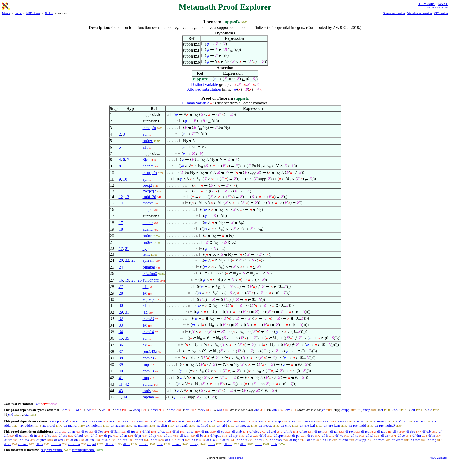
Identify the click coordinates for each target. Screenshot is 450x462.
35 (127, 338)
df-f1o (210, 440)
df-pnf (92, 444)
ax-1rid (222, 425)
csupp (345, 410)
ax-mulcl (48, 425)
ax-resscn (380, 421)
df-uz (258, 444)
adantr (148, 166)
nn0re (147, 236)
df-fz (274, 444)
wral (187, 410)
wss (219, 410)
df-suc (106, 440)
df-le (160, 444)
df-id (262, 436)
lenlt (146, 254)
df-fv (225, 440)
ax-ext (243, 421)
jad (145, 312)
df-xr (126, 444)
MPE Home (33, 13)
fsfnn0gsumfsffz (83, 450)
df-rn (431, 436)
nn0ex (148, 141)
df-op (152, 436)
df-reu (365, 431)
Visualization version (419, 13)
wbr (256, 410)
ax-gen (97, 421)
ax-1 (66, 421)
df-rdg (432, 440)
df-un (19, 436)
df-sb (190, 431)
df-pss (63, 436)
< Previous (426, 4)
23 (133, 260)
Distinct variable (204, 84)
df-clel (271, 431)
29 (121, 312)
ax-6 (140, 421)
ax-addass (118, 425)
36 (121, 345)
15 (121, 338)
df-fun (139, 440)
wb (90, 410)
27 (121, 286)
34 (121, 331)
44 (125, 397)
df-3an (115, 431)
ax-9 (181, 421)
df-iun (184, 436)
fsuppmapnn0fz (52, 450)
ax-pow (310, 421)
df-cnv (385, 436)
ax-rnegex (243, 425)
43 (121, 391)
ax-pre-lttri (307, 425)
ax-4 (112, 421)
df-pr (137, 436)
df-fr (325, 436)
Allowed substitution (204, 89)
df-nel (318, 431)
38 (121, 358)
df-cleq (254, 431)
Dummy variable (195, 103)
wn (65, 410)
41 (121, 378)
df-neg (194, 444)
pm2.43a (150, 351)
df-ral (334, 431)
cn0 (10, 414)
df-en (39, 444)
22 (127, 260)
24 (121, 267)
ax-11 (212, 421)
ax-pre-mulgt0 (385, 425)
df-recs (415, 440)
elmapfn (149, 128)
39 (121, 364)
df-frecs (379, 440)
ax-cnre (286, 425)
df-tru (131, 431)
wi (77, 410)
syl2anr (149, 260)
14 (121, 203)
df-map (23, 444)
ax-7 (154, 421)
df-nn (211, 444)
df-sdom (74, 444)
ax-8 (168, 421)
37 (121, 351)
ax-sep (276, 421)
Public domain (235, 457)
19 (127, 280)
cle (430, 410)
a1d (146, 286)
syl (145, 134)
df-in (33, 436)
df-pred (41, 440)
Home (18, 13)
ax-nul (293, 421)
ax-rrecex (265, 425)
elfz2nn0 (150, 273)
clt (413, 410)
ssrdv (147, 391)
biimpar (149, 267)
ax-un (342, 421)
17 (121, 223)
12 (121, 197)
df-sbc (410, 431)
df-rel (369, 436)
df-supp (360, 440)
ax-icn (418, 421)
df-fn (154, 440)
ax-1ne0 (202, 425)
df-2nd (343, 440)
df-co (401, 436)
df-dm (417, 436)
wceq (136, 410)
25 (133, 280)
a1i (145, 147)
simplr (148, 209)
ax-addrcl (27, 425)
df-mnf (109, 444)
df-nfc (288, 431)
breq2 (147, 185)
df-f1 (181, 440)
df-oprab (276, 440)
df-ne (303, 431)
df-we (339, 436)
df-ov (258, 440)
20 (121, 260)
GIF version (441, 13)
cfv (287, 410)
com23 (148, 318)
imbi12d (149, 197)
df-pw (108, 436)
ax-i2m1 (182, 425)
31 (127, 312)
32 (121, 318)
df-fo (195, 440)
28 (121, 293)
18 (121, 229)
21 (127, 248)
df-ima (24, 440)
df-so (310, 436)
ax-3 (85, 421)
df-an (71, 431)
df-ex (161, 431)
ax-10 (196, 421)
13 (127, 197)
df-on (74, 440)
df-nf (175, 431)
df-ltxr (143, 444)
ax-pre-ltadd (357, 425)
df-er (7, 444)
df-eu (220, 431)
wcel (154, 410)
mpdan (148, 397)
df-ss (48, 436)
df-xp (354, 436)
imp (146, 364)
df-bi (58, 431)
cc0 (396, 410)
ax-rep (259, 421)
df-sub (176, 444)
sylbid (148, 384)
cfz (26, 414)
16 (121, 280)
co (324, 410)
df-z (243, 444)
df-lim (89, 440)
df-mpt (233, 436)
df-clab (237, 431)
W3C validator (438, 457)
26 (140, 280)
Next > (443, 4)
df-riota (242, 440)
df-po (296, 436)
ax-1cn (400, 421)
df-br (199, 436)
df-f (167, 440)
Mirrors (6, 13)
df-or (84, 431)
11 (121, 384)
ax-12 (227, 421)
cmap (366, 410)
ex (145, 293)
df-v (396, 431)
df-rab (381, 431)
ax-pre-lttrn (332, 425)
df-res (8, 440)
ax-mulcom (94, 425)
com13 (148, 371)
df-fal (146, 431)
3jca (146, 159)
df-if (94, 436)
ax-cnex (359, 421)
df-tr (249, 436)
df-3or (98, 431)
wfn (274, 410)
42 (127, 384)
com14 (148, 331)
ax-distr (162, 425)
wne (172, 410)
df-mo (205, 431)
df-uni (168, 436)
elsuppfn (150, 173)
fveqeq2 (149, 191)
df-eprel (279, 436)
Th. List (49, 13)
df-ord (58, 440)
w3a (118, 410)
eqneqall (150, 299)
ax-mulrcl (70, 425)
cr (381, 410)
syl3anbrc (151, 280)
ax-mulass (141, 425)
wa (103, 410)
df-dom (56, 444)
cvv (202, 410)
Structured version (394, 13)
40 (121, 371)
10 (125, 179)
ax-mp (54, 421)
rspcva (148, 203)
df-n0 (228, 444)
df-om (311, 440)
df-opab (215, 436)
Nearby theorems (437, 7)
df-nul (78, 436)
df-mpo (294, 440)
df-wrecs (397, 440)
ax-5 (126, 421)
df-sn (123, 436)
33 (121, 325)
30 (121, 305)
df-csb (426, 431)
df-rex (349, 431)
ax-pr (326, 421)
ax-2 (75, 421)
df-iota (122, 440)
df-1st (327, 440)
